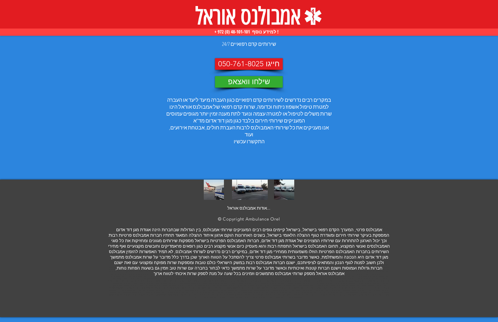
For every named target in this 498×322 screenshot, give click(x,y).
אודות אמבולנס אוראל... (248, 208)
